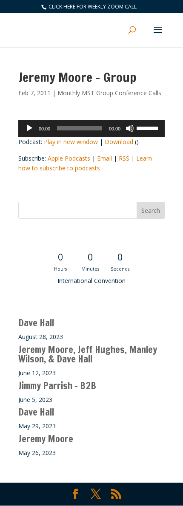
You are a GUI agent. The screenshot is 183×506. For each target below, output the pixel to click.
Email (104, 158)
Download (119, 142)
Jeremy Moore (45, 438)
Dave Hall (36, 322)
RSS (124, 158)
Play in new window (71, 142)
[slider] (148, 127)
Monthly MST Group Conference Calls (109, 93)
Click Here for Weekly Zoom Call (92, 6)
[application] (91, 128)
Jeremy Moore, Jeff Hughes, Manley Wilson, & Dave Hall (87, 354)
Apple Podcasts (69, 158)
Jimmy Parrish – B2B (57, 385)
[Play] (29, 128)
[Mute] (130, 128)
